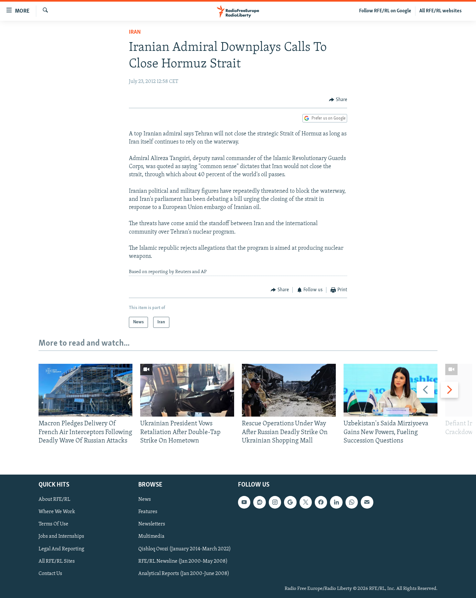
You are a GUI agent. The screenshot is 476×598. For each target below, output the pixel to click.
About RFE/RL (54, 499)
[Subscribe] (367, 502)
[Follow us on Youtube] (244, 502)
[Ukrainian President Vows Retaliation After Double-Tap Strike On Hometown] (187, 390)
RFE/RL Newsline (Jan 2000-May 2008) (183, 561)
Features (147, 512)
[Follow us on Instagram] (275, 502)
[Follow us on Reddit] (259, 502)
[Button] (338, 100)
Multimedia (151, 536)
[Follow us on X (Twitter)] (306, 502)
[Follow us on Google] (290, 502)
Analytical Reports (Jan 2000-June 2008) (183, 573)
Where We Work (57, 512)
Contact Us (50, 573)
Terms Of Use (53, 524)
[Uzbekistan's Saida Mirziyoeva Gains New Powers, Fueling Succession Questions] (390, 390)
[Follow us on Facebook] (321, 502)
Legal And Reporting (61, 549)
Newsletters (151, 524)
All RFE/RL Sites (57, 561)
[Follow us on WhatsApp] (352, 502)
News (144, 499)
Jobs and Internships (61, 536)
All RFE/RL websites (440, 11)
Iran (135, 32)
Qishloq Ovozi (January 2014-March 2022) (184, 549)
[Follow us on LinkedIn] (336, 502)
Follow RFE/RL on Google (385, 11)
